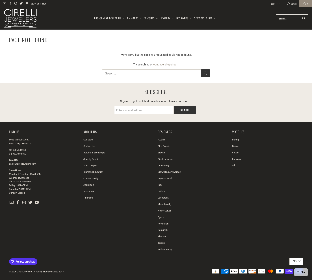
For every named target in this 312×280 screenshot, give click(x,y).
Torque (161, 243)
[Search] (303, 18)
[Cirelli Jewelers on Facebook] (9, 3)
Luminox (236, 159)
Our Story (88, 139)
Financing (88, 197)
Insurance (88, 191)
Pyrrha (161, 217)
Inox (160, 185)
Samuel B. (163, 230)
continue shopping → (166, 64)
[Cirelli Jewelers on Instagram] (15, 3)
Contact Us (89, 146)
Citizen (235, 152)
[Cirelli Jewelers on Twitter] (21, 3)
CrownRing (163, 165)
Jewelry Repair (90, 159)
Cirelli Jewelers (165, 159)
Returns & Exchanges (94, 152)
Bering (235, 139)
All (233, 165)
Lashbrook (163, 197)
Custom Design (91, 178)
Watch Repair (90, 165)
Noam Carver (164, 210)
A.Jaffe (161, 139)
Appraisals (88, 185)
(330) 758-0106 (39, 3)
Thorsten (162, 236)
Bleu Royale (164, 146)
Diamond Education (93, 172)
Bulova (235, 146)
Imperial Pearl (165, 178)
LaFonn (161, 191)
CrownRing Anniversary (169, 172)
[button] (109, 18)
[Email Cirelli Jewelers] (4, 3)
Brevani (161, 152)
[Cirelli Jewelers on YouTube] (26, 3)
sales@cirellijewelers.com (22, 163)
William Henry (165, 249)
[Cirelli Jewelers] (20, 18)
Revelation (163, 223)
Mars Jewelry (165, 204)
